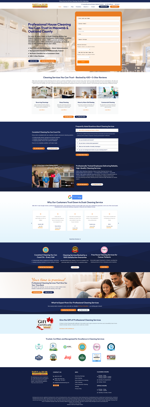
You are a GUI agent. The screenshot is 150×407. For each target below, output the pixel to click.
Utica (55, 400)
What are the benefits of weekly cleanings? (89, 146)
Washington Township (110, 400)
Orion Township (75, 401)
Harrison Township (42, 400)
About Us (85, 6)
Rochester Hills (74, 400)
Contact (93, 6)
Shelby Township (81, 400)
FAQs (72, 6)
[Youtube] (58, 385)
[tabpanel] (40, 220)
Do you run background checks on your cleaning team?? (93, 149)
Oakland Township (68, 401)
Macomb (64, 400)
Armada (90, 401)
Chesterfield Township (49, 401)
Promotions (78, 6)
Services (65, 6)
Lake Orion (81, 401)
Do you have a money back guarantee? (88, 143)
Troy (57, 400)
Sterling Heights (88, 400)
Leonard (86, 401)
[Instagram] (56, 385)
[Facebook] (54, 385)
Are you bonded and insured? (86, 140)
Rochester (68, 400)
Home (60, 6)
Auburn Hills (95, 400)
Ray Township (61, 401)
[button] (47, 1)
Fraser (56, 401)
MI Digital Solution (79, 404)
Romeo (60, 400)
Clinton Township (101, 400)
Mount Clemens (50, 400)
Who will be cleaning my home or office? (89, 130)
